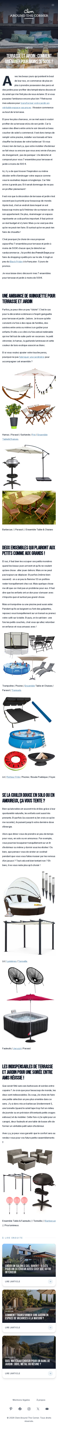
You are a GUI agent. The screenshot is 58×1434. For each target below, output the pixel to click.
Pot (33, 434)
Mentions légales (21, 1400)
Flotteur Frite (13, 777)
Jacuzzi (17, 1048)
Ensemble (30, 685)
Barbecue (50, 1220)
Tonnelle (22, 961)
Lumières (11, 961)
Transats (16, 690)
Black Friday (16, 261)
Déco (29, 47)
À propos (41, 1400)
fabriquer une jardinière (31, 357)
